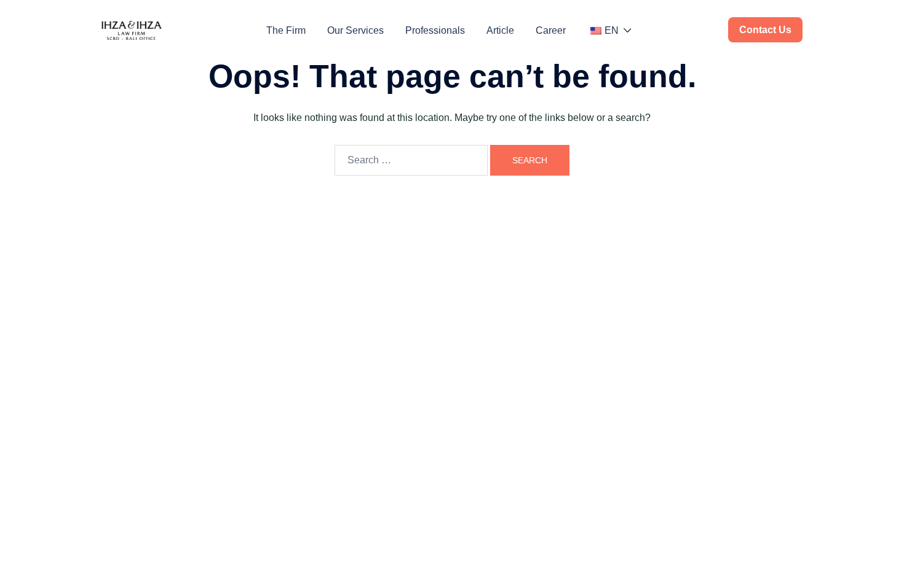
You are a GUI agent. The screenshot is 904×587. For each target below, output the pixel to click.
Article (500, 30)
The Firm (286, 30)
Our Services (355, 30)
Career (551, 30)
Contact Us (765, 30)
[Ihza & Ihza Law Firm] (131, 30)
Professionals (435, 30)
